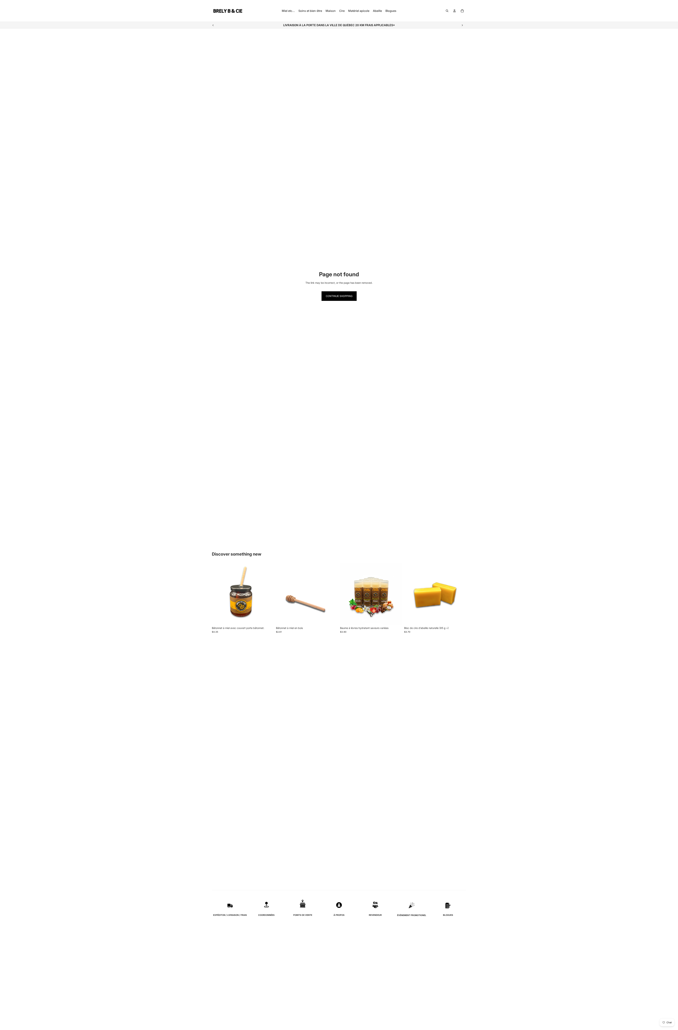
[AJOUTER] (268, 619)
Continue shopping (339, 295)
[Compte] (454, 11)
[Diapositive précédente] (213, 25)
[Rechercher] (447, 11)
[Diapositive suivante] (462, 25)
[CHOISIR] (396, 619)
